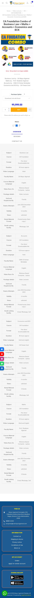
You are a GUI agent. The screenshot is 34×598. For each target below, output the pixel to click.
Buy (18, 109)
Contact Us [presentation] (17, 141)
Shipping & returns (17, 539)
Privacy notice (17, 542)
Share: (17, 122)
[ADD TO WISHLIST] (30, 110)
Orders (17, 561)
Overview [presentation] (17, 132)
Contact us (17, 536)
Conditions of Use (17, 545)
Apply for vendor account (17, 564)
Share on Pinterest (20, 125)
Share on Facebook (17, 125)
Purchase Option (16, 94)
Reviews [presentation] (17, 136)
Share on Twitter (14, 125)
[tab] (17, 131)
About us (17, 548)
